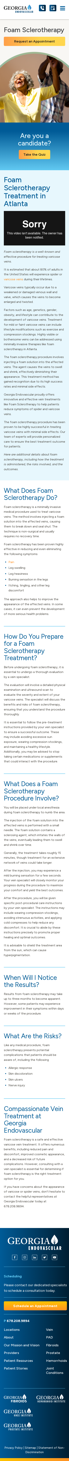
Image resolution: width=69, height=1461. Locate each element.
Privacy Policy (13, 1448)
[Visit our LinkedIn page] (34, 1257)
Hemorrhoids (56, 1361)
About (9, 1337)
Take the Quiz (34, 154)
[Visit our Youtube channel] (54, 1257)
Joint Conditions (54, 1370)
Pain (11, 562)
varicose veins (13, 279)
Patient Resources (18, 1361)
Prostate (53, 1353)
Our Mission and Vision (21, 1345)
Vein (49, 1330)
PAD (49, 1337)
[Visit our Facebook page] (14, 1257)
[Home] (34, 1242)
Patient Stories (16, 1368)
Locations (12, 1330)
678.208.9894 (18, 1321)
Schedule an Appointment (35, 1306)
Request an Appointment (34, 41)
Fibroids (52, 1345)
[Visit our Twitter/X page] (44, 1257)
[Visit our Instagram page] (24, 1257)
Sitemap (30, 1448)
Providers (11, 1353)
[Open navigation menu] (62, 9)
